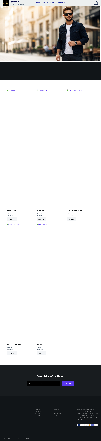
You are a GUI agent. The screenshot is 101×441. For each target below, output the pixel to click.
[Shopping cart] (96, 3)
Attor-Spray (11, 210)
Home (38, 3)
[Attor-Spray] (20, 148)
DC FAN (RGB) (42, 210)
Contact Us (61, 3)
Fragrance (10, 215)
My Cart (54, 415)
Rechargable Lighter (14, 344)
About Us (52, 3)
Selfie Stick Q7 (42, 344)
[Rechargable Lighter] (20, 282)
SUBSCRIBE (68, 383)
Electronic (40, 215)
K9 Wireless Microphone (75, 210)
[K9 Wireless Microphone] (80, 148)
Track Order (56, 409)
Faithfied (14, 2)
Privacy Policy (56, 413)
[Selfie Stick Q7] (50, 282)
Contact (38, 415)
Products (45, 3)
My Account (56, 411)
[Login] (91, 2)
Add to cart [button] (12, 219)
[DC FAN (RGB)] (50, 148)
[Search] (87, 2)
